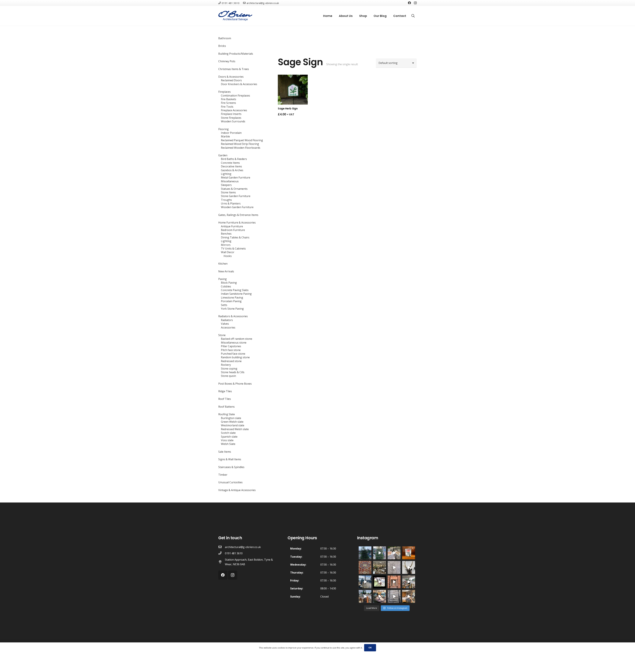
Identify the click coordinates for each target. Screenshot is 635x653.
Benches (226, 233)
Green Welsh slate (232, 422)
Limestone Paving (232, 297)
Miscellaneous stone (233, 342)
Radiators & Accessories (233, 316)
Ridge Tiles (225, 391)
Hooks (228, 256)
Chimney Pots (226, 61)
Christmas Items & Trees (233, 69)
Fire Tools (227, 106)
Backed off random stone (236, 339)
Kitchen (223, 263)
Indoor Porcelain (231, 133)
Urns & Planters (231, 203)
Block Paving (229, 282)
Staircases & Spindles (231, 467)
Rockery (226, 365)
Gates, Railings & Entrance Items (238, 215)
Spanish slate (229, 436)
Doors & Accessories (231, 76)
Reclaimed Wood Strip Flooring (240, 144)
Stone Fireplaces (231, 118)
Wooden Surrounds (233, 121)
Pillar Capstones (231, 346)
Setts (224, 305)
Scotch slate (228, 433)
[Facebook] (409, 2)
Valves (225, 324)
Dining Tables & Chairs (235, 237)
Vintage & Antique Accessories (237, 490)
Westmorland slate (232, 425)
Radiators (227, 320)
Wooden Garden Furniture (237, 207)
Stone (222, 335)
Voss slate (227, 440)
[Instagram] (415, 3)
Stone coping (229, 368)
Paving (222, 279)
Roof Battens (226, 406)
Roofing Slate (226, 414)
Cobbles (226, 286)
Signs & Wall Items (229, 459)
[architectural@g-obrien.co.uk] (221, 547)
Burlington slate (231, 418)
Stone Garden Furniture (235, 196)
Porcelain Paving (231, 301)
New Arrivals (226, 271)
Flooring (223, 129)
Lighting (226, 174)
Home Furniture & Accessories (237, 222)
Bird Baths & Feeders (234, 159)
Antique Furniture (232, 226)
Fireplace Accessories (234, 110)
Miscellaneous (230, 181)
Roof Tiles (224, 399)
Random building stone (235, 357)
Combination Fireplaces (235, 95)
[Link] (235, 16)
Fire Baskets (228, 99)
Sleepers (226, 185)
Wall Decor (227, 252)
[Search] (413, 16)
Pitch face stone (231, 350)
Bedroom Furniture (233, 230)
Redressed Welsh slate (235, 429)
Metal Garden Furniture (235, 177)
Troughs (226, 200)
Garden (222, 155)
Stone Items (228, 192)
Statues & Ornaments (234, 189)
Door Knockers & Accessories (239, 84)
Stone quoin (228, 376)
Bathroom (224, 38)
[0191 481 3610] (221, 553)
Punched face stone (233, 353)
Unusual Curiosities (230, 482)
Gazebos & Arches (232, 170)
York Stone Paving (232, 308)
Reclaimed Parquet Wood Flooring (242, 140)
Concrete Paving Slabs (235, 290)
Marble (225, 136)
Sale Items (224, 451)
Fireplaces (224, 92)
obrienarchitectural (365, 549)
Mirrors (226, 245)
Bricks (222, 46)
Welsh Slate (228, 444)
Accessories (228, 327)
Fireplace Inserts (231, 114)
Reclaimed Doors (231, 80)
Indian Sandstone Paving (236, 294)
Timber (222, 475)
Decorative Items (231, 166)
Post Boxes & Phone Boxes (235, 383)
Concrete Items (230, 163)
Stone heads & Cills (232, 372)
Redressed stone (231, 361)
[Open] (365, 552)
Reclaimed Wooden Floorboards (240, 148)
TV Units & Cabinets (233, 248)
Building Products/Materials (235, 53)
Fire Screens (228, 103)
